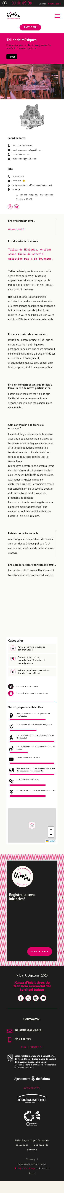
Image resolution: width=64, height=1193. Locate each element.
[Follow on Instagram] (24, 3)
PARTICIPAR (30, 27)
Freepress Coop (25, 1168)
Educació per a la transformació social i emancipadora (28, 47)
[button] (32, 825)
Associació (16, 229)
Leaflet (51, 840)
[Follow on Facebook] (14, 3)
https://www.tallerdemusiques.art (32, 185)
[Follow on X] (19, 3)
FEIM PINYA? (40, 951)
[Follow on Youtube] (30, 3)
